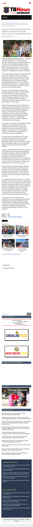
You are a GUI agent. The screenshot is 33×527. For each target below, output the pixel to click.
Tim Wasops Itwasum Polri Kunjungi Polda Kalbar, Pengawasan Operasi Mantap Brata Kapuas (15, 437)
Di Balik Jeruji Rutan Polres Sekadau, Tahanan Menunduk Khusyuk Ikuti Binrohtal (14, 414)
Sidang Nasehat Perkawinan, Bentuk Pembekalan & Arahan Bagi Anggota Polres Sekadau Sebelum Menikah (16, 418)
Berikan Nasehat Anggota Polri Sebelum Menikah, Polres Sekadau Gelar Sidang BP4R (15, 453)
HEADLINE (8, 23)
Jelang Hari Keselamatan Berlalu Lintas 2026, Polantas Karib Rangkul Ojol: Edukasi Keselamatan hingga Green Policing (16, 473)
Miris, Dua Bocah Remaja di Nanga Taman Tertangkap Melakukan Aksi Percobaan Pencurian (16, 449)
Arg (9, 215)
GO (29, 314)
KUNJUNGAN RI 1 (16, 23)
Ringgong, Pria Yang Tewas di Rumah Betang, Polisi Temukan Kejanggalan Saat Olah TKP (15, 441)
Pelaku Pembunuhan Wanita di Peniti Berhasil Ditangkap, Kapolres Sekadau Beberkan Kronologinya (16, 433)
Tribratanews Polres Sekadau (18, 519)
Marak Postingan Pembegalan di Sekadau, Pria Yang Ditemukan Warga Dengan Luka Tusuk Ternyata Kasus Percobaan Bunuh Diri (16, 428)
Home (3, 23)
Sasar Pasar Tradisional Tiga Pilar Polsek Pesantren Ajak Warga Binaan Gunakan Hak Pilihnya (15, 501)
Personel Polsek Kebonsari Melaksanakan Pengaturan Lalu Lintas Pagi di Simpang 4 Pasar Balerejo (15, 504)
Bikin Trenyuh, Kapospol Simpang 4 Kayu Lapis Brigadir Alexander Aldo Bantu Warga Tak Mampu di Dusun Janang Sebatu (16, 423)
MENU (4, 3)
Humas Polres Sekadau (15, 217)
